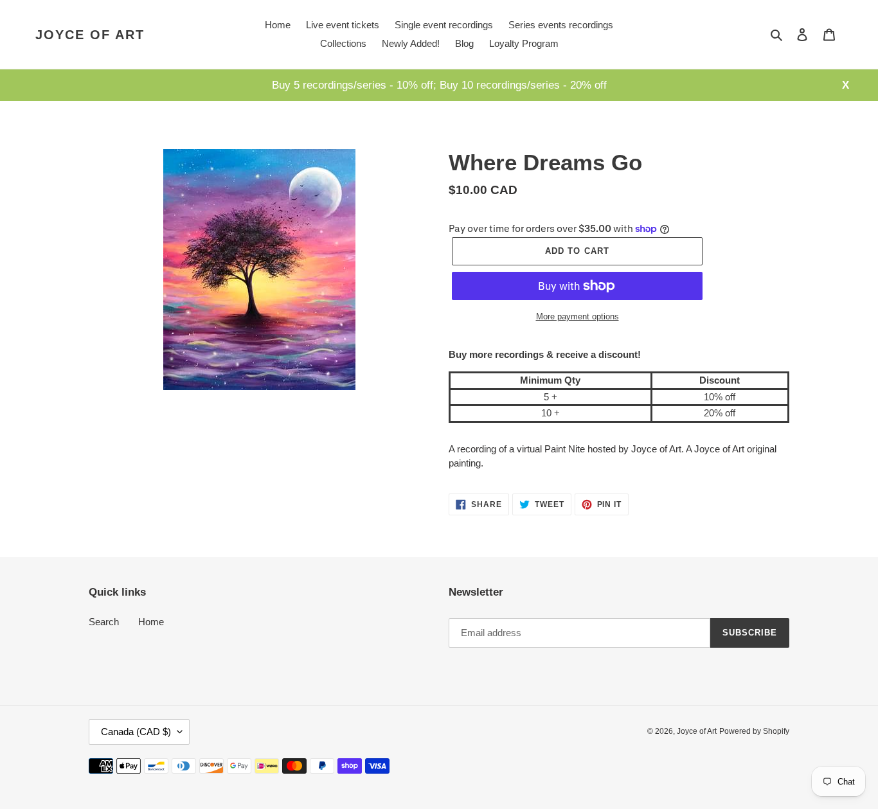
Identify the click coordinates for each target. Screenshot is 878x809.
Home (151, 621)
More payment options (577, 316)
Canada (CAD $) (136, 731)
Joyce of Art (90, 35)
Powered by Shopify (754, 731)
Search (104, 621)
